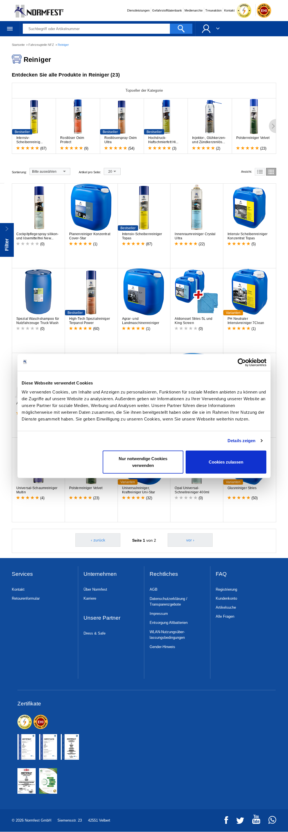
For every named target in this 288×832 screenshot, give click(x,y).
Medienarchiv (193, 10)
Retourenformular (26, 598)
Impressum (159, 613)
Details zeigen (241, 440)
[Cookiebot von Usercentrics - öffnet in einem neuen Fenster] (241, 362)
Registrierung (226, 589)
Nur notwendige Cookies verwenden (143, 461)
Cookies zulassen (226, 461)
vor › (190, 540)
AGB (154, 589)
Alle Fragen (225, 616)
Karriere (90, 598)
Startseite (19, 44)
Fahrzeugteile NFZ (41, 44)
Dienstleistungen (138, 10)
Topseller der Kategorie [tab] (144, 90)
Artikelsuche (226, 607)
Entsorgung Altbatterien (169, 622)
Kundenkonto (226, 598)
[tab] (260, 172)
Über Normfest (95, 589)
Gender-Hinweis (162, 647)
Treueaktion (213, 10)
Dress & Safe (94, 633)
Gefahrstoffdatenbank (167, 10)
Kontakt (229, 10)
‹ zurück (98, 540)
